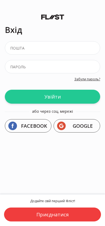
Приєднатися (52, 214)
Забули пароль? (87, 79)
